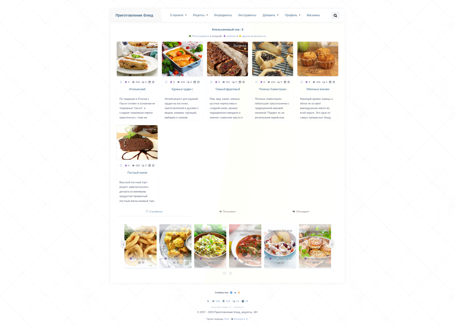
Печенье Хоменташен (272, 89)
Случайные (155, 211)
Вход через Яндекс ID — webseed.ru (227, 307)
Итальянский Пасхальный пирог (137, 91)
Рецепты (199, 15)
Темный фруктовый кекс (227, 91)
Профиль (291, 15)
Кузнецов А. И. (241, 319)
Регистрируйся (200, 36)
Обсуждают (302, 211)
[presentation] (123, 244)
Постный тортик (137, 172)
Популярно (229, 211)
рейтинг (231, 36)
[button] (224, 273)
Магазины (313, 15)
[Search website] (335, 15)
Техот (227, 319)
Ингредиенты (223, 15)
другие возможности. (254, 36)
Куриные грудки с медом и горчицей (182, 91)
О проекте (176, 15)
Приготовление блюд (134, 15)
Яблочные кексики (317, 89)
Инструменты (247, 15)
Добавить (269, 15)
